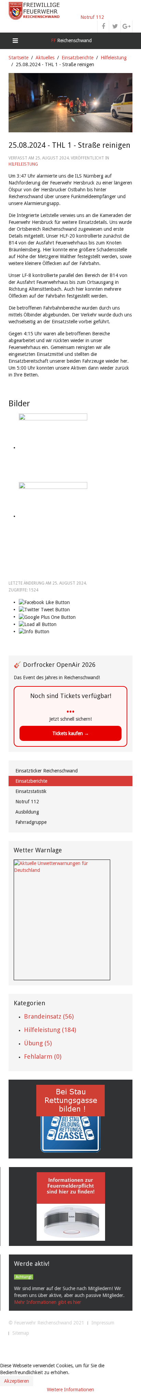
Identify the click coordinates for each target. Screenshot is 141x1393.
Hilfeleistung (114, 57)
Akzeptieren (16, 1381)
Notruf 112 (92, 17)
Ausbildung (27, 812)
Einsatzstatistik (31, 791)
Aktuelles (45, 57)
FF (71, 40)
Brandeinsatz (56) (49, 1016)
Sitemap (20, 1333)
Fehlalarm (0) (42, 1056)
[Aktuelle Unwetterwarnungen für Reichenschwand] (62, 866)
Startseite (18, 57)
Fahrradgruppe (31, 822)
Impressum (102, 1322)
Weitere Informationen (70, 1389)
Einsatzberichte (77, 57)
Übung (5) (38, 1043)
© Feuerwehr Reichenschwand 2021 (46, 1322)
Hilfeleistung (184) (50, 1029)
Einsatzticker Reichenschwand (46, 770)
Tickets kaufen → (70, 733)
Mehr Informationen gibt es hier (47, 1302)
